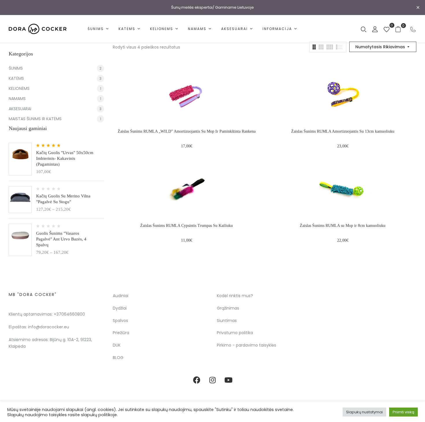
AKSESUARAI (20, 109)
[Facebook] (196, 380)
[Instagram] (212, 380)
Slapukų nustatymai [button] (364, 412)
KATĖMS (16, 78)
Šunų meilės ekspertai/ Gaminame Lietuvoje (212, 7)
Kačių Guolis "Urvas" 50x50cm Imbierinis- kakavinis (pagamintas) (64, 158)
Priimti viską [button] (403, 412)
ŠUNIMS (16, 68)
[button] (400, 29)
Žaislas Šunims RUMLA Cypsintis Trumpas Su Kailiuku (186, 225)
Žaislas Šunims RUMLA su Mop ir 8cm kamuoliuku (342, 225)
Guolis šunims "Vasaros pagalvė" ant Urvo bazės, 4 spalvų (61, 239)
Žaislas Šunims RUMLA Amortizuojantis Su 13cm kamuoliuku (342, 131)
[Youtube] (228, 380)
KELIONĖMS (19, 88)
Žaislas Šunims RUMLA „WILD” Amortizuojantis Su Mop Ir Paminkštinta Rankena (187, 131)
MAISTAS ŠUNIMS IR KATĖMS (35, 119)
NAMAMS (17, 98)
